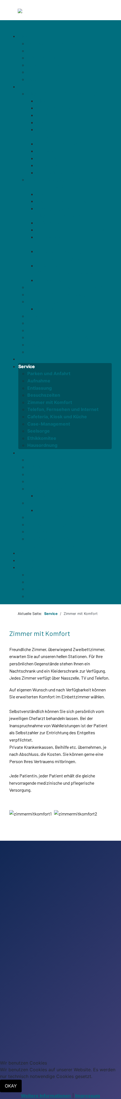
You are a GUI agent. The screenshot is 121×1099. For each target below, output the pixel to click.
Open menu (22, 29)
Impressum (87, 1095)
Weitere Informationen (46, 1095)
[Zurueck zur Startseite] (44, 12)
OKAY (11, 1086)
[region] (60, 970)
